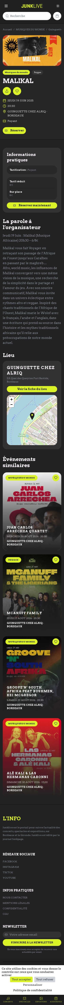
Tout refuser (44, 979)
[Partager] (7, 91)
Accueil (7, 29)
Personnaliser (32, 984)
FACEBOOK (10, 861)
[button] (32, 416)
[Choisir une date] (57, 16)
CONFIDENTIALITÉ (15, 908)
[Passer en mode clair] (57, 6)
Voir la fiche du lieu (32, 389)
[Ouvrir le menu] (6, 6)
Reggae (37, 72)
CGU (6, 914)
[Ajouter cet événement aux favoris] (17, 91)
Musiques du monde (16, 72)
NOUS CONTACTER (15, 897)
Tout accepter (21, 979)
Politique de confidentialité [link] (32, 990)
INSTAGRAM (11, 867)
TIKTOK (8, 872)
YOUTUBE (9, 877)
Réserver (17, 130)
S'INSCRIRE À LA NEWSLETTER (32, 942)
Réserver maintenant (35, 205)
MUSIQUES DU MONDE (30, 29)
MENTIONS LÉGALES (16, 903)
